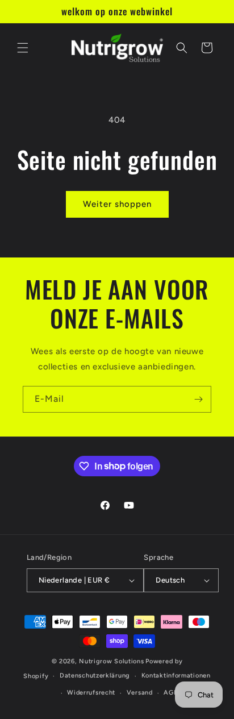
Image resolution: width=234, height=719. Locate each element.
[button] (22, 47)
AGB (171, 692)
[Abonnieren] (198, 399)
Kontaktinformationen (176, 675)
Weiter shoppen (117, 204)
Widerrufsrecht (91, 692)
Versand (140, 692)
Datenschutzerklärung (95, 675)
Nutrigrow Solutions (111, 661)
